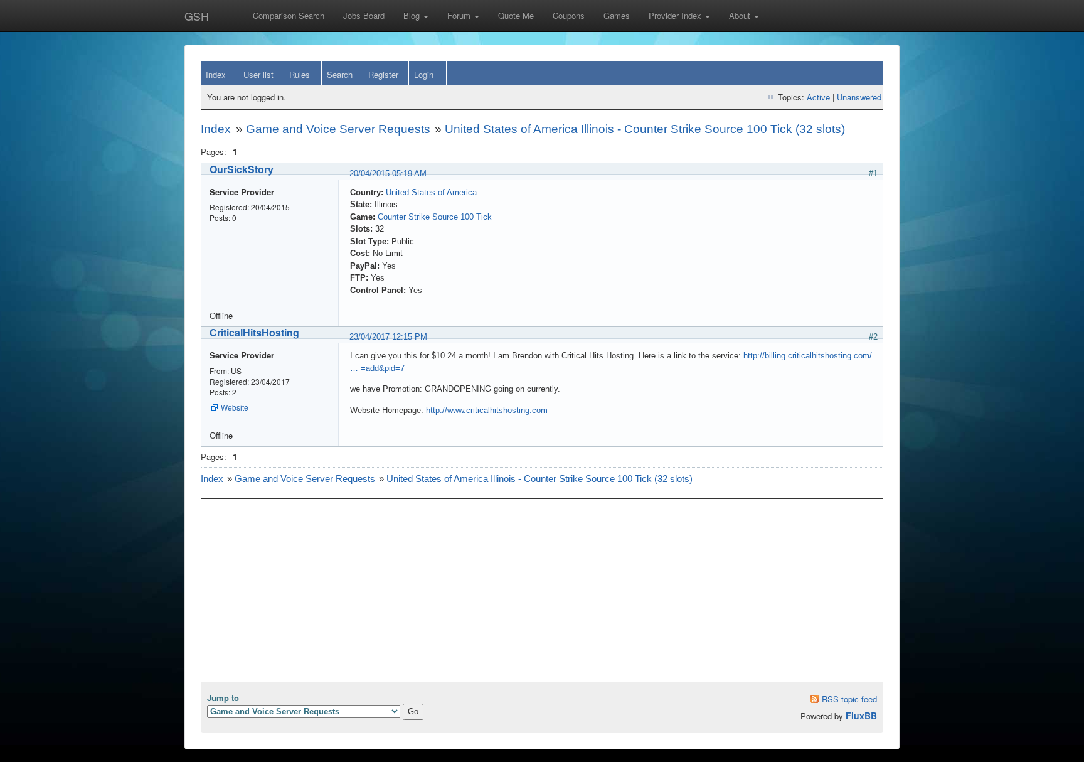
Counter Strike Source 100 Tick (435, 217)
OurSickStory (242, 169)
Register (383, 74)
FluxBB (861, 715)
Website (234, 407)
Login (423, 74)
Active (818, 97)
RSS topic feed (849, 699)
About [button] (741, 15)
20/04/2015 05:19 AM (388, 173)
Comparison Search (288, 15)
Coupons (569, 15)
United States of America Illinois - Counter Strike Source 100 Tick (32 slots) (645, 129)
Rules (299, 74)
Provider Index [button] (676, 15)
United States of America (431, 192)
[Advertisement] (542, 594)
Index (216, 74)
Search (340, 74)
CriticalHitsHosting (254, 332)
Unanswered (859, 97)
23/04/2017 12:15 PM (388, 336)
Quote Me (516, 15)
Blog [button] (412, 15)
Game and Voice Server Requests (338, 129)
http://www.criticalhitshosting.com (487, 410)
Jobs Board (364, 15)
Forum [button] (460, 15)
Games (616, 15)
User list (258, 74)
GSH (196, 16)
